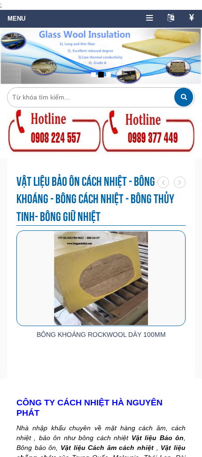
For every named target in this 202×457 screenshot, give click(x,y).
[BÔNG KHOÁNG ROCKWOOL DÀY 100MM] (101, 278)
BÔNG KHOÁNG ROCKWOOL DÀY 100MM (101, 334)
